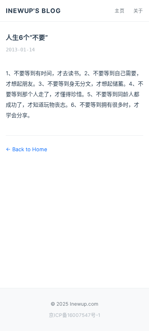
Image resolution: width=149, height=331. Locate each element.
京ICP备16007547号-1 (74, 315)
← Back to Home (26, 149)
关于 (138, 10)
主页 (119, 10)
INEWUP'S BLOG (33, 10)
